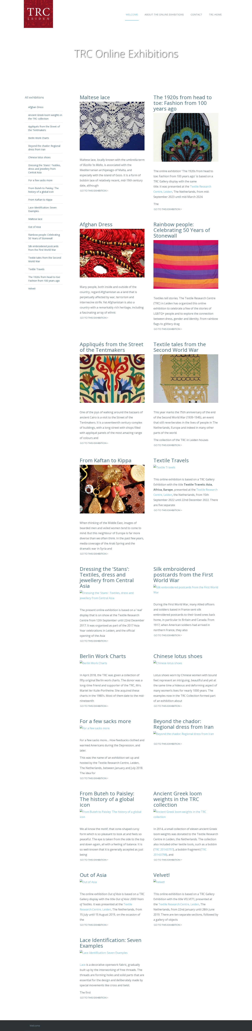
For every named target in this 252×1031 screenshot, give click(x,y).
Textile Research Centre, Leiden (178, 904)
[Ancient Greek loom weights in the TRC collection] (185, 817)
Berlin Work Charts (103, 656)
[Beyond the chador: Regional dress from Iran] (185, 736)
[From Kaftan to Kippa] (112, 492)
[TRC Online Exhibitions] (34, 14)
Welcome (132, 14)
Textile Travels (171, 460)
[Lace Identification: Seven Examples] (112, 955)
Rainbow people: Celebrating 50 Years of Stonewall (181, 230)
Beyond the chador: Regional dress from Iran (183, 724)
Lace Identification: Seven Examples (110, 942)
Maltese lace (95, 97)
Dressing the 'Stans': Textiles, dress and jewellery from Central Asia (107, 577)
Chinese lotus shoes (177, 656)
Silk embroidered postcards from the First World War (183, 574)
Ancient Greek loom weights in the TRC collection (177, 799)
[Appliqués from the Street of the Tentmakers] (112, 381)
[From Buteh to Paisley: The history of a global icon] (112, 817)
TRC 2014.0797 (163, 849)
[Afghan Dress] (112, 256)
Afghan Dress (96, 224)
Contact (196, 14)
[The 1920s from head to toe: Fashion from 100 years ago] (185, 140)
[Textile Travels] (185, 470)
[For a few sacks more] (112, 731)
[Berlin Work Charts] (112, 666)
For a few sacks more (105, 721)
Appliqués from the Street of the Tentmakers (111, 347)
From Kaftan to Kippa (105, 460)
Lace (83, 965)
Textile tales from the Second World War (179, 347)
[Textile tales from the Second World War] (185, 381)
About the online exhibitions (164, 14)
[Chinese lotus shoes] (185, 666)
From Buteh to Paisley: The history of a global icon (107, 799)
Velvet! (161, 874)
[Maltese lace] (112, 129)
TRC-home (215, 14)
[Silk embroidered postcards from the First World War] (185, 592)
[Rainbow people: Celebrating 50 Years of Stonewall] (185, 267)
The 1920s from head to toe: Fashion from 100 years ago (182, 103)
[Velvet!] (185, 884)
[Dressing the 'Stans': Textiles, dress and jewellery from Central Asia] (112, 598)
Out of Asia (93, 874)
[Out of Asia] (112, 884)
